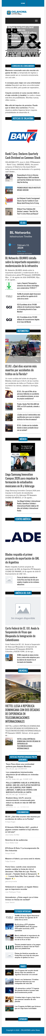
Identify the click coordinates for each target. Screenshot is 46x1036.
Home (23, 3)
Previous (8, 30)
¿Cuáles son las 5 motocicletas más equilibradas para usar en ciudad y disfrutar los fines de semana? (28, 417)
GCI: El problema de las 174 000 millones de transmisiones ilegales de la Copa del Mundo (28, 319)
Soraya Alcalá (10, 853)
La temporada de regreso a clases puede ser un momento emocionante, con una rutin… (22, 74)
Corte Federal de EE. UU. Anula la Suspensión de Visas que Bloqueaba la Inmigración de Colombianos (22, 634)
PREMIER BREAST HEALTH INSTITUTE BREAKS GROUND (29, 188)
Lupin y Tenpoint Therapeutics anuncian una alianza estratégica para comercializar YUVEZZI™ (28, 285)
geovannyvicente (11, 881)
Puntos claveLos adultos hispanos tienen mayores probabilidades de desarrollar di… (21, 109)
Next (14, 30)
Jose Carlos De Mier (12, 835)
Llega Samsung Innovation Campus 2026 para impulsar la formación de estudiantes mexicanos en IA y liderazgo (21, 480)
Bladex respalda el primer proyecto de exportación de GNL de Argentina (22, 558)
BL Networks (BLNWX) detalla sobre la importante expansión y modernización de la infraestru (22, 262)
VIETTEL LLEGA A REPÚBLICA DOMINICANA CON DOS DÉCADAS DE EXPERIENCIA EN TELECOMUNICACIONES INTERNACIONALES (22, 714)
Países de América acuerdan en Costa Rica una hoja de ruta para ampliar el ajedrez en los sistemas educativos (28, 581)
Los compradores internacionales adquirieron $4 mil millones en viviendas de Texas (22, 774)
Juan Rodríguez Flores (13, 892)
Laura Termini (10, 902)
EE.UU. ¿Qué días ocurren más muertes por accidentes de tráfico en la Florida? (21, 370)
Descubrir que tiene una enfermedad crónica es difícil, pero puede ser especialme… (22, 85)
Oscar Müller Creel (11, 843)
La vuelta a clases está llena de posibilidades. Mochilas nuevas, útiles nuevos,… (22, 96)
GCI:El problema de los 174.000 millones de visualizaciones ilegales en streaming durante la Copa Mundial (28, 308)
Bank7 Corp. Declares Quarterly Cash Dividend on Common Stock (22, 156)
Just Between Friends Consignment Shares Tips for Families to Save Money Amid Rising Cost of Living (28, 200)
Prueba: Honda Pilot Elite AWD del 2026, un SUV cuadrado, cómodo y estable (28, 406)
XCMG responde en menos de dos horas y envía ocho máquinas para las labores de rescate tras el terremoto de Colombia (28, 658)
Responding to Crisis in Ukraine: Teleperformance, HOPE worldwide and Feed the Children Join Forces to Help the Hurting (29, 178)
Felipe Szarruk (10, 861)
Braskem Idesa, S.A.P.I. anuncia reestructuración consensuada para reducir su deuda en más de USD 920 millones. (21, 801)
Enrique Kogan (10, 822)
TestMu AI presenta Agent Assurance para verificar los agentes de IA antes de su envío (29, 296)
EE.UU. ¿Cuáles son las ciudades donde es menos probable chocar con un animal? (27, 427)
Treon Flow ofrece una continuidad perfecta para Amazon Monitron (20, 765)
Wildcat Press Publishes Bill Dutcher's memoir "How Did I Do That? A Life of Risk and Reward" (28, 211)
